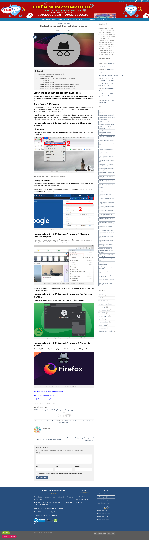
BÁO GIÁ (75, 19)
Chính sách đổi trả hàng (103, 514)
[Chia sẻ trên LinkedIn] (69, 415)
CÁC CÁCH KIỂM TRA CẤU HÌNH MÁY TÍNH (106, 251)
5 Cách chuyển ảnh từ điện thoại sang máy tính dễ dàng (106, 165)
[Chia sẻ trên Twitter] (61, 415)
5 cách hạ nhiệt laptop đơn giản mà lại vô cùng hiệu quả (106, 169)
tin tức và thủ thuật (103, 322)
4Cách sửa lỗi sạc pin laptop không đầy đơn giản (106, 157)
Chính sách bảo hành (102, 511)
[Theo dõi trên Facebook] (139, 1)
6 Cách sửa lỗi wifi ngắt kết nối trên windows (106, 190)
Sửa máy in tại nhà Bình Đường (106, 89)
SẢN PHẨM (68, 19)
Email (57, 466)
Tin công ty (79, 502)
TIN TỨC (80, 19)
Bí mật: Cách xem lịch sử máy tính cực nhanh (46, 399)
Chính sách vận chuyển (103, 520)
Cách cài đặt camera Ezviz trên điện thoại (107, 259)
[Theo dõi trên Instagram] (142, 1)
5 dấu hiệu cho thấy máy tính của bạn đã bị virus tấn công (106, 181)
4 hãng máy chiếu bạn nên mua (106, 147)
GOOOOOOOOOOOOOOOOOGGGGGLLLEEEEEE (111, 76)
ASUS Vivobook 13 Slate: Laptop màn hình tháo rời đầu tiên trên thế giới (106, 232)
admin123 (69, 30)
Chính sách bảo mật (102, 517)
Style (99, 298)
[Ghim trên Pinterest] (66, 415)
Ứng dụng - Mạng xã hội (64, 23)
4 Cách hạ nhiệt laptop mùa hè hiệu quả (106, 143)
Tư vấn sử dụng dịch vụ (103, 497)
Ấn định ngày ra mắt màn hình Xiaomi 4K (105, 284)
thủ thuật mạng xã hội (104, 304)
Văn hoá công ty (80, 496)
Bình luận (38, 453)
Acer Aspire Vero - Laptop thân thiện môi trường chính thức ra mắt (106, 223)
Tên (37, 466)
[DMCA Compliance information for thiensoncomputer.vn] (49, 520)
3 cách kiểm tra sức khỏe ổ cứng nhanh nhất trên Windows (106, 127)
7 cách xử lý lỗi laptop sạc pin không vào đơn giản (105, 195)
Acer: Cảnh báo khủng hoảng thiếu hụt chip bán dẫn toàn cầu (106, 219)
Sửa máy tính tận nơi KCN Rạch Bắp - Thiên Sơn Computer (105, 96)
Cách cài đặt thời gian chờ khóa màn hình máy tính (106, 263)
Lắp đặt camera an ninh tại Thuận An (106, 280)
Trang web (77, 466)
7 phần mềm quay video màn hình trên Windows (106, 199)
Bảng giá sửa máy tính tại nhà (105, 248)
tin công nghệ (102, 307)
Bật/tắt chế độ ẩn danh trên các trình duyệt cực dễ (76, 420)
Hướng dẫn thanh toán (103, 503)
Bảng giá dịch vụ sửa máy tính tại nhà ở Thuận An (106, 245)
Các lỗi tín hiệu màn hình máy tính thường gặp (106, 267)
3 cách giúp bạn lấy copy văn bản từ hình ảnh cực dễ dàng (106, 118)
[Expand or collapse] (92, 71)
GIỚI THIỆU (48, 19)
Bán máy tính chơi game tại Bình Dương (106, 237)
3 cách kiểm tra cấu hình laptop (106, 121)
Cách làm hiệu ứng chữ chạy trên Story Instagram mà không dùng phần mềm (56, 410)
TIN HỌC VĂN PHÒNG (90, 19)
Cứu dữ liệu (62, 19)
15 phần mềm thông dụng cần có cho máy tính (106, 215)
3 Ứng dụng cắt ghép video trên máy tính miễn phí (107, 137)
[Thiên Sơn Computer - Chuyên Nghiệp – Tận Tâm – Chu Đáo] (9, 10)
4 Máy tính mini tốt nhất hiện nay (106, 149)
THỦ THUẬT (101, 301)
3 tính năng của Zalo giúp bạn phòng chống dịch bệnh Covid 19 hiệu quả (106, 132)
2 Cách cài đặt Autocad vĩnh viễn (106, 115)
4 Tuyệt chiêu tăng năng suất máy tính (106, 153)
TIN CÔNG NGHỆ (103, 310)
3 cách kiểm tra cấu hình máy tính (106, 124)
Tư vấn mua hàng (101, 494)
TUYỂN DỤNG (99, 19)
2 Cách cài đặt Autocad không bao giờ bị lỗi (106, 111)
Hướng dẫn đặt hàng (102, 500)
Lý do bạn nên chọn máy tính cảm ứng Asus (48, 439)
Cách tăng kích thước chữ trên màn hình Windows (106, 79)
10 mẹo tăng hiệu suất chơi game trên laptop (106, 211)
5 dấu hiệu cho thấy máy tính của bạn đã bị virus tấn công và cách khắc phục (106, 186)
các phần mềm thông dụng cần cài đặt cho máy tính (106, 276)
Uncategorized (102, 328)
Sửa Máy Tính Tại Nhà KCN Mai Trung (106, 101)
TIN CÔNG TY (102, 313)
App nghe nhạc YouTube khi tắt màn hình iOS (106, 227)
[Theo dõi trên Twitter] (144, 1)
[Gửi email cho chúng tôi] (147, 1)
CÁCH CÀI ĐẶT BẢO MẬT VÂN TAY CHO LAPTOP (106, 255)
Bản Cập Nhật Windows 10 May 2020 (106, 241)
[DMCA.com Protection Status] (55, 520)
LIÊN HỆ (105, 19)
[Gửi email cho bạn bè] (64, 415)
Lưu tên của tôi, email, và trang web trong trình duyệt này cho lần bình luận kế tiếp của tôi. (60, 473)
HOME (43, 19)
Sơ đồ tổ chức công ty (82, 499)
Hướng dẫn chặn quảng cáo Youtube (44, 395)
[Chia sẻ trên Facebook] (58, 415)
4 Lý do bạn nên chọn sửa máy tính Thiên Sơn (106, 161)
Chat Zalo (5, 533)
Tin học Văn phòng (103, 316)
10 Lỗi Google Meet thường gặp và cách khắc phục (106, 203)
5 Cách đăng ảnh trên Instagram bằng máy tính (106, 177)
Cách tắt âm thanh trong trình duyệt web (52, 391)
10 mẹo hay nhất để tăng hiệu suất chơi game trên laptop (106, 207)
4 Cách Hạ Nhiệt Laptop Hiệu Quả (106, 140)
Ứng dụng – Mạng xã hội (105, 331)
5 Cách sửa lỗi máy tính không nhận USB (106, 173)
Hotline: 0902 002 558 (9, 536)
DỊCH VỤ (54, 19)
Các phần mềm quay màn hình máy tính (106, 271)
